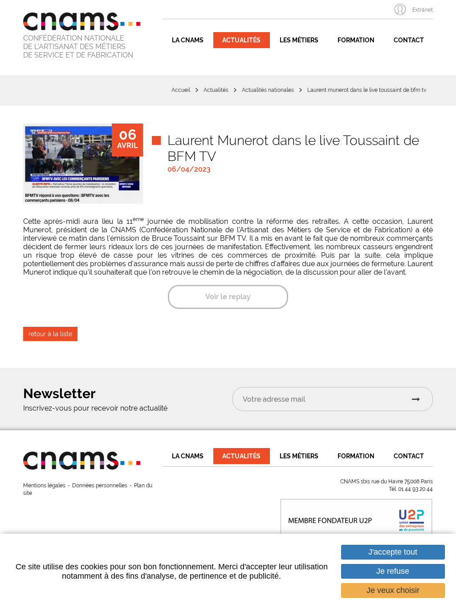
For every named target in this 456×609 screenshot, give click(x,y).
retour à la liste (50, 333)
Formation (356, 40)
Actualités (241, 40)
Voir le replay (228, 296)
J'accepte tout (392, 551)
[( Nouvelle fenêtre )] (356, 517)
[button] (83, 163)
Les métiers (299, 40)
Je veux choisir (392, 590)
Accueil (180, 90)
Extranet (422, 10)
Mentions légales (44, 485)
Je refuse (392, 571)
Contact (409, 40)
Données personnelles (99, 485)
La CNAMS (188, 40)
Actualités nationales (268, 90)
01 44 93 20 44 (415, 489)
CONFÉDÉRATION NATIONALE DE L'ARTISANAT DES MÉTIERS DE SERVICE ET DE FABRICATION (78, 46)
